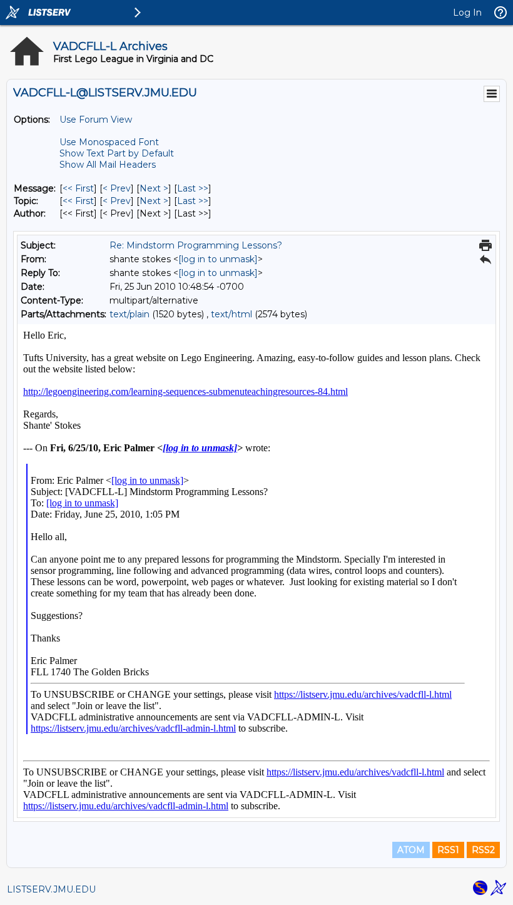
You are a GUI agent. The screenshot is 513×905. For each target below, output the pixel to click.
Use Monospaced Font (109, 142)
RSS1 (448, 850)
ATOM (411, 850)
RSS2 (483, 850)
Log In (467, 12)
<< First (78, 188)
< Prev (117, 188)
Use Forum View (95, 119)
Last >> (192, 188)
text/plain (129, 314)
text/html (231, 314)
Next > (154, 188)
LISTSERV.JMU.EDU (51, 889)
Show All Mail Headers (107, 164)
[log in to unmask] (218, 259)
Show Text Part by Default (116, 153)
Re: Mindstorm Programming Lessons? (195, 245)
